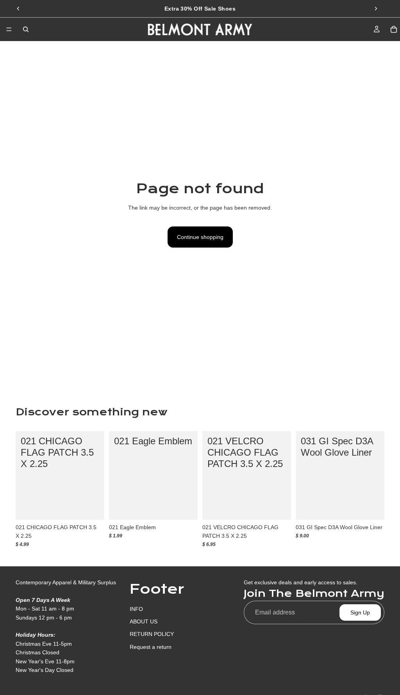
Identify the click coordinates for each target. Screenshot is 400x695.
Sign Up (360, 612)
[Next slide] (375, 8)
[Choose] (92, 508)
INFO (136, 608)
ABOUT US (143, 621)
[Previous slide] (18, 8)
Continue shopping (200, 237)
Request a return (150, 646)
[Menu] (9, 29)
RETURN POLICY (152, 634)
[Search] (25, 29)
